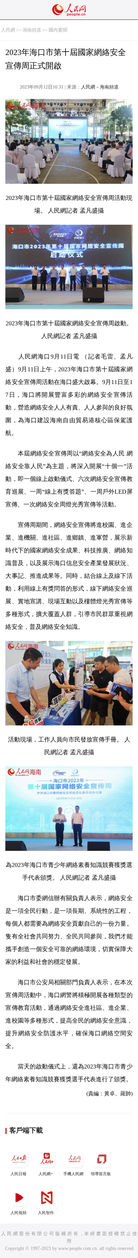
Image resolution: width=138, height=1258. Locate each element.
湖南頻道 (31, 30)
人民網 (8, 30)
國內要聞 (58, 30)
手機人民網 (73, 1173)
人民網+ (46, 1173)
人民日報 (18, 1173)
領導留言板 (101, 1173)
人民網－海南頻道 (100, 87)
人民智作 (46, 1212)
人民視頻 (18, 1212)
